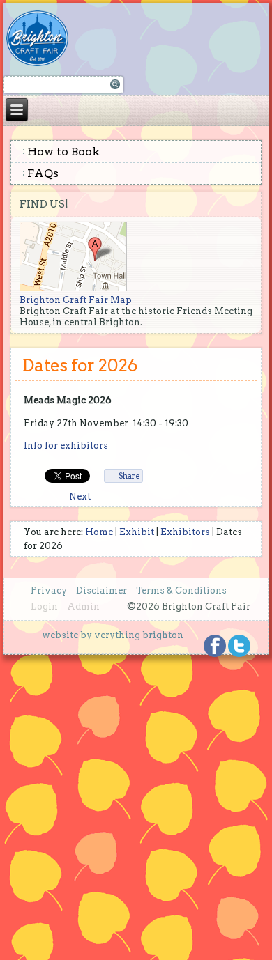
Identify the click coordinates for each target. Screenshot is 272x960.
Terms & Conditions (181, 590)
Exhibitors (185, 532)
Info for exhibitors (66, 445)
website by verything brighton (112, 635)
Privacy (49, 590)
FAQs (43, 173)
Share (129, 476)
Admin (83, 606)
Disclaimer (101, 590)
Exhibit (136, 532)
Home (99, 532)
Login (44, 606)
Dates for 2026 (79, 365)
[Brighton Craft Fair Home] (45, 38)
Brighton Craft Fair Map (76, 300)
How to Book (63, 151)
